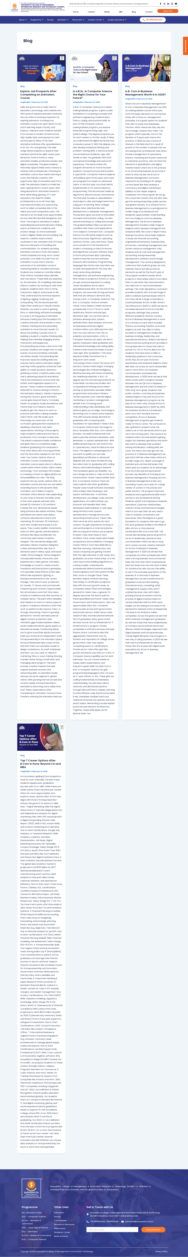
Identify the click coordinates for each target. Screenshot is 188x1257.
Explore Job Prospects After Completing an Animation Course (38, 94)
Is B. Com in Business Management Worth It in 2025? (145, 92)
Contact (149, 12)
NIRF (121, 12)
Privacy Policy (162, 1251)
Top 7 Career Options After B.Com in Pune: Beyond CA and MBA (40, 764)
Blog (134, 12)
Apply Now (167, 11)
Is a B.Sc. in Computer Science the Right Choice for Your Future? (92, 94)
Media (107, 12)
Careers (91, 12)
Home (75, 12)
